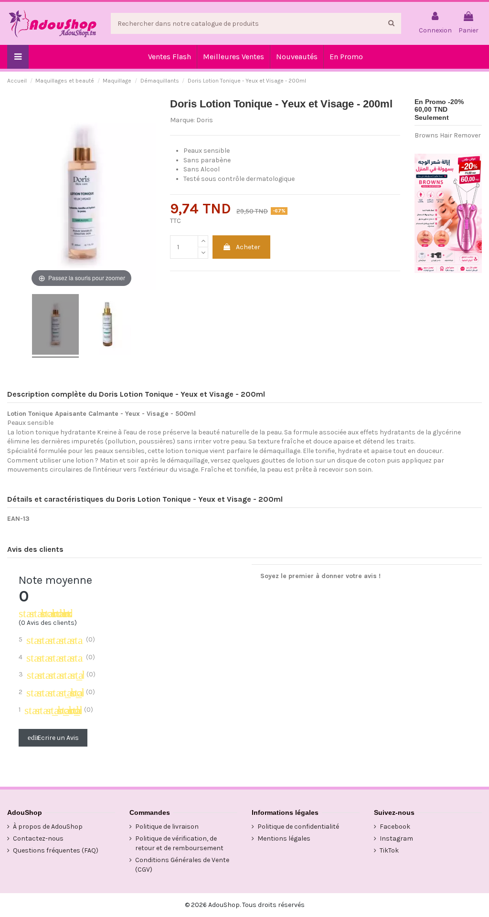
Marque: (182, 120)
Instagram (396, 838)
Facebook (395, 826)
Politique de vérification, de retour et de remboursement (179, 843)
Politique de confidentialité (298, 826)
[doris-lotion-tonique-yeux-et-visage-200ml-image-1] (55, 326)
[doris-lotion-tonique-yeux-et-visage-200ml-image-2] (107, 326)
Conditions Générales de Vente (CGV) (182, 865)
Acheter (248, 247)
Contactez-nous (38, 838)
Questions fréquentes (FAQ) (55, 850)
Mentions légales (283, 838)
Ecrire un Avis (53, 738)
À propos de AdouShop (48, 826)
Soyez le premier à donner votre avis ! (320, 576)
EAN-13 (18, 519)
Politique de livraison (167, 826)
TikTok (389, 850)
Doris (204, 120)
